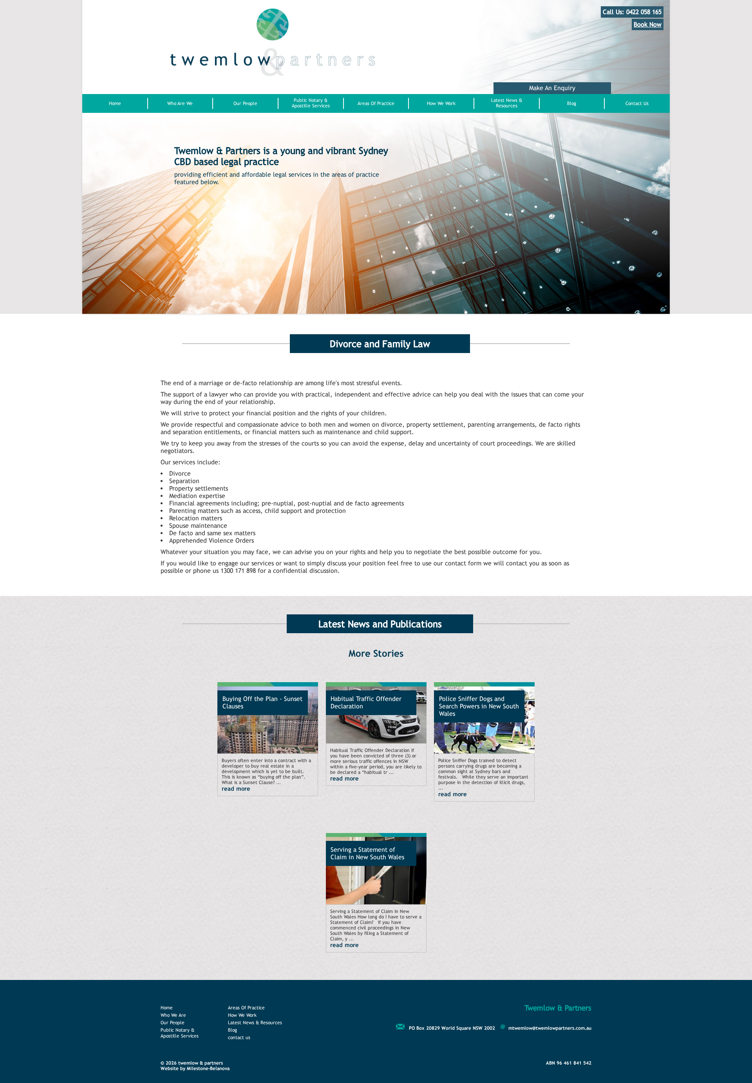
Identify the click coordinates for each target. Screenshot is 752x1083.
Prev (178, 272)
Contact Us (637, 103)
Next (202, 272)
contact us (239, 1037)
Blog (571, 103)
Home (115, 103)
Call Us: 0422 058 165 (632, 12)
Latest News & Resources (506, 103)
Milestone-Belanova (208, 1068)
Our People (245, 103)
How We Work (441, 103)
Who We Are (173, 1015)
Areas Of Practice (376, 103)
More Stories (376, 653)
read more (236, 788)
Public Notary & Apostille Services (311, 103)
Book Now (648, 24)
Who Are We (180, 103)
